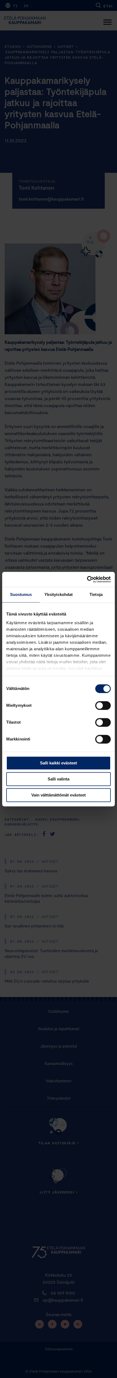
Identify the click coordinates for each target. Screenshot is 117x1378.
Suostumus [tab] (21, 594)
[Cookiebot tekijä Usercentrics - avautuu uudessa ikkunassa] (87, 579)
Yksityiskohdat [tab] (58, 594)
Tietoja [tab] (96, 594)
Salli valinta (58, 779)
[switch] (103, 705)
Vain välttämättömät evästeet (58, 795)
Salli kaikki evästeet (58, 763)
